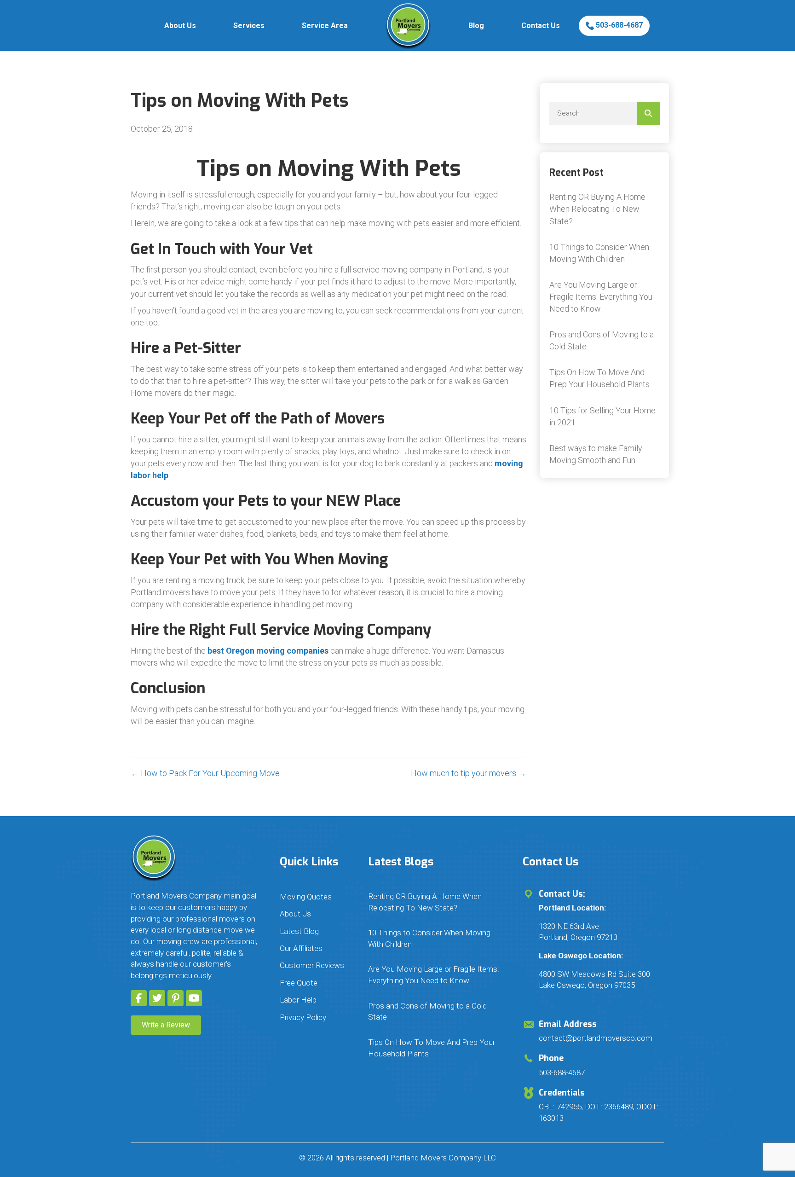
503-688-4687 (618, 25)
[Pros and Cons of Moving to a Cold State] (604, 340)
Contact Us (540, 25)
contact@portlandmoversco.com (595, 1038)
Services (249, 25)
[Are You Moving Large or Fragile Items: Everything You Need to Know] (604, 297)
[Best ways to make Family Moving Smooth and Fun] (604, 454)
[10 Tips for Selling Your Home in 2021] (604, 416)
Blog (476, 25)
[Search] (648, 113)
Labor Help (298, 999)
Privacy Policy (303, 1017)
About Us (180, 25)
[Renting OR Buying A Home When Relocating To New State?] (604, 209)
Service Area (325, 25)
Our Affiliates (301, 948)
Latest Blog (299, 931)
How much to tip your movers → (468, 773)
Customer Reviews (312, 965)
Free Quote (298, 982)
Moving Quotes (306, 896)
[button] (139, 998)
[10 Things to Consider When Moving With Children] (604, 253)
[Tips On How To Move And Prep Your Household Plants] (604, 378)
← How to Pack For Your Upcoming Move (205, 773)
